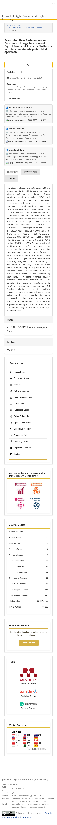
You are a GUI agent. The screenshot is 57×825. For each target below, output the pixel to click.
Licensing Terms (21, 441)
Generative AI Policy (22, 429)
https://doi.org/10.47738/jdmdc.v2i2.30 (26, 78)
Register (41, 3)
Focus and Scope (21, 378)
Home (9, 25)
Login (52, 3)
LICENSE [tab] (11, 178)
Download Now (28, 643)
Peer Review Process (23, 397)
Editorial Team (20, 372)
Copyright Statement (22, 448)
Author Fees (19, 404)
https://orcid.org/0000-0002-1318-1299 (30, 120)
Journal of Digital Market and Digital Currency (23, 16)
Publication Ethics (21, 410)
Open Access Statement (24, 422)
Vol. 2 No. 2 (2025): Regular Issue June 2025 (26, 28)
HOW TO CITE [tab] (30, 172)
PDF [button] (28, 64)
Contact (17, 454)
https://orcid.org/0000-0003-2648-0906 (30, 141)
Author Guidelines (21, 391)
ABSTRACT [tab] (12, 172)
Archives (17, 25)
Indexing (17, 385)
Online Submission (22, 416)
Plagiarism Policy (21, 435)
